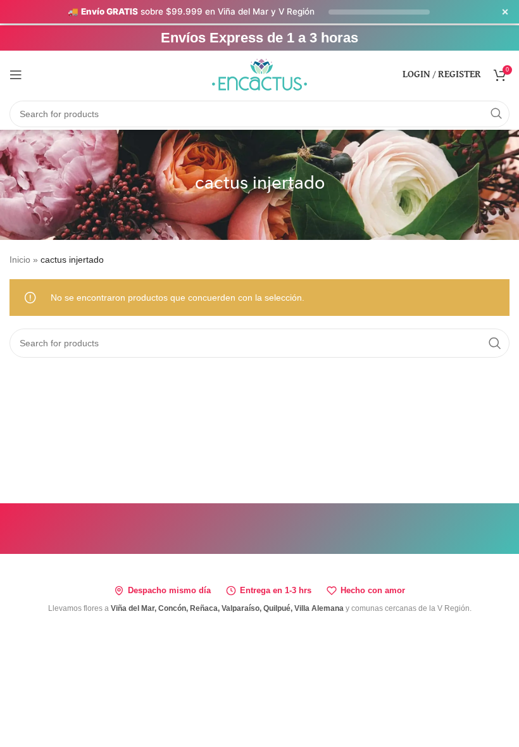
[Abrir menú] (15, 74)
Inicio (19, 259)
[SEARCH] (496, 114)
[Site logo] (259, 73)
